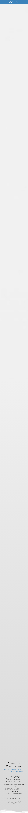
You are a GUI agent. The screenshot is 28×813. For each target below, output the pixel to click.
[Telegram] (19, 802)
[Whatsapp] (15, 802)
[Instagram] (12, 802)
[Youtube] (8, 802)
